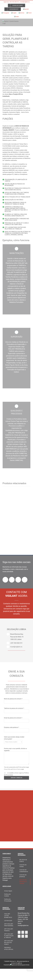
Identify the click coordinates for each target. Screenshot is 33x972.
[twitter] (18, 580)
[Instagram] (22, 936)
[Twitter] (26, 932)
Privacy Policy (7, 769)
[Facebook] (22, 932)
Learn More (16, 547)
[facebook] (12, 580)
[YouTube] (19, 936)
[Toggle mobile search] (26, 22)
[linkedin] (5, 580)
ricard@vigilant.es (25, 1)
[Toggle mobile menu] (29, 22)
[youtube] (24, 580)
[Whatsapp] (26, 936)
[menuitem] (26, 9)
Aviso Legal (18, 773)
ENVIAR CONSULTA (16, 778)
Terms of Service (17, 769)
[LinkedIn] (19, 932)
